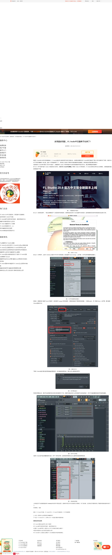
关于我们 (58, 542)
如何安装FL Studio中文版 (6, 217)
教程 (7, 124)
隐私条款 (58, 544)
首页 (1, 121)
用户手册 (3, 148)
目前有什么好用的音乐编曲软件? (45, 515)
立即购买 (2, 167)
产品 (1, 124)
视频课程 (39, 545)
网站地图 (58, 545)
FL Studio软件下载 (23, 542)
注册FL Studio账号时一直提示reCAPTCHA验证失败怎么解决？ (48, 528)
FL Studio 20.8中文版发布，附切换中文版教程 (12, 214)
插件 (5, 124)
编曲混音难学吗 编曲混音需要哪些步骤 (10, 268)
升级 (10, 124)
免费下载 (87, 152)
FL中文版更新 (66, 512)
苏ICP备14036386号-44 (7, 553)
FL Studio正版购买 (23, 545)
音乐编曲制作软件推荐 (6, 228)
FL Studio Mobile (22, 547)
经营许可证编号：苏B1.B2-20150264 (34, 551)
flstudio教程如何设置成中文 (7, 230)
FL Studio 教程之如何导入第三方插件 (42, 524)
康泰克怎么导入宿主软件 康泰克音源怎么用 (11, 270)
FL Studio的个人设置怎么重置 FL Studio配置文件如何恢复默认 (48, 532)
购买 (1, 128)
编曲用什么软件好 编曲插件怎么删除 (10, 252)
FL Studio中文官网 (4, 136)
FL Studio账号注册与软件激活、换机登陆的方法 (13, 219)
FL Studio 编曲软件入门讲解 (7, 223)
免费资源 (3, 145)
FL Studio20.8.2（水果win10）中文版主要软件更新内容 (50, 517)
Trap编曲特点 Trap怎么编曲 (7, 243)
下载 (3, 124)
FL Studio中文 (48, 512)
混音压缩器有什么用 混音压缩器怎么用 (42, 530)
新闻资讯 (12, 136)
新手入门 (3, 150)
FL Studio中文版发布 (57, 512)
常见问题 (3, 155)
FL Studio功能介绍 (23, 544)
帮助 (12, 124)
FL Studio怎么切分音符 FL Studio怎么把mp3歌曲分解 (14, 245)
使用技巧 (3, 153)
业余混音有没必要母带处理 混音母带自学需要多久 (13, 249)
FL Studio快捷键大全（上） (7, 226)
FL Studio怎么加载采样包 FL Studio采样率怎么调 (13, 247)
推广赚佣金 (77, 542)
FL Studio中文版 (40, 512)
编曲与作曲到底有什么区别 (7, 221)
